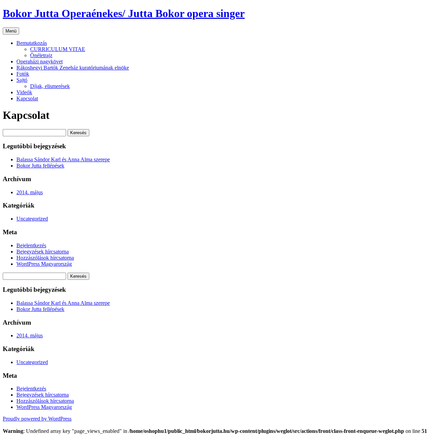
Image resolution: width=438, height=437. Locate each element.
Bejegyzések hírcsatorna (42, 251)
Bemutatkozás (31, 43)
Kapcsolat (27, 98)
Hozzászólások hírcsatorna (45, 258)
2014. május (29, 192)
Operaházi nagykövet (39, 61)
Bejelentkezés (31, 245)
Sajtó (21, 80)
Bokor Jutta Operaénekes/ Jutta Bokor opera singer (124, 13)
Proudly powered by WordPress (37, 419)
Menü (10, 31)
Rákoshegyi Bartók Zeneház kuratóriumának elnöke (72, 68)
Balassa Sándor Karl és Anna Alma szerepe (63, 159)
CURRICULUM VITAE (57, 49)
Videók (24, 92)
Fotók (22, 74)
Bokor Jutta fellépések (40, 165)
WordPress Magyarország (44, 264)
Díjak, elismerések (50, 86)
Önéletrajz (41, 55)
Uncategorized (32, 219)
